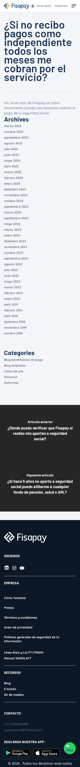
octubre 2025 (13, 132)
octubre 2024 (13, 201)
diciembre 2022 (15, 241)
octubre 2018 (13, 333)
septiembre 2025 (16, 137)
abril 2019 (11, 316)
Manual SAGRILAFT (17, 658)
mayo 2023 (12, 224)
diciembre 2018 (14, 322)
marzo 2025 (12, 172)
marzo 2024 (12, 212)
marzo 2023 (12, 230)
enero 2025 (12, 184)
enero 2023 (12, 235)
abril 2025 (11, 166)
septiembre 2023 (16, 218)
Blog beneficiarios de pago (23, 360)
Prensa (9, 608)
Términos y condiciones (20, 617)
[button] (73, 6)
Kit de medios (14, 695)
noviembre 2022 (15, 247)
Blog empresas (15, 365)
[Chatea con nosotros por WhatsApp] (70, 748)
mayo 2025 (12, 160)
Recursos (10, 377)
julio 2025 (11, 149)
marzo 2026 (12, 126)
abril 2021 (11, 304)
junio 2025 (11, 155)
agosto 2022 (13, 264)
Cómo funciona (15, 598)
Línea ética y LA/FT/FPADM (23, 652)
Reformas (11, 383)
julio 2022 (11, 270)
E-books (10, 689)
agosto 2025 (13, 143)
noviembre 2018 (15, 327)
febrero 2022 (13, 293)
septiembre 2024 (16, 207)
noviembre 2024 (15, 195)
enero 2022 (12, 299)
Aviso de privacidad (18, 627)
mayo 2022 (12, 281)
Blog (7, 683)
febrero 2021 (13, 310)
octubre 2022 (13, 253)
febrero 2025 (13, 178)
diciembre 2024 (15, 189)
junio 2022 (11, 276)
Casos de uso (13, 371)
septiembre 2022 (16, 258)
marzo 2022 (12, 287)
